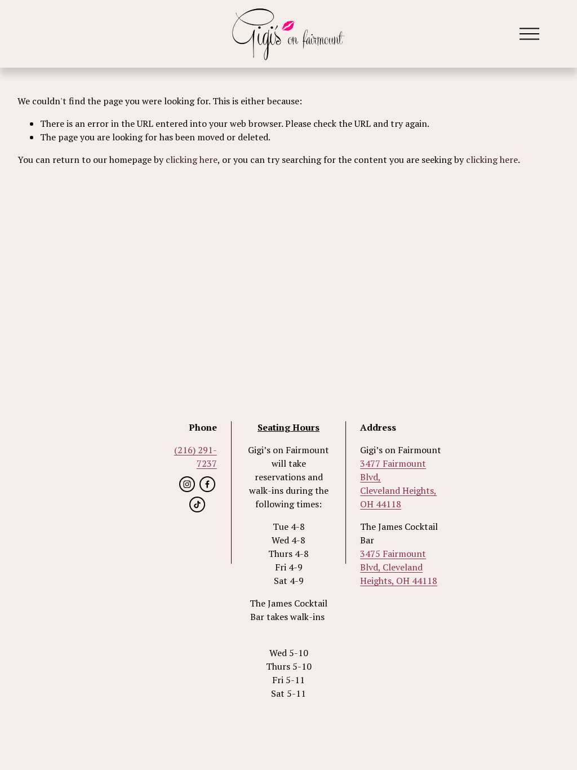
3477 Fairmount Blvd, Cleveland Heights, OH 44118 (398, 483)
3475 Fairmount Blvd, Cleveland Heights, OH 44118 (398, 567)
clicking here (192, 159)
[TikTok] (197, 504)
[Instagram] (187, 484)
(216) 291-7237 (195, 457)
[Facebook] (207, 484)
